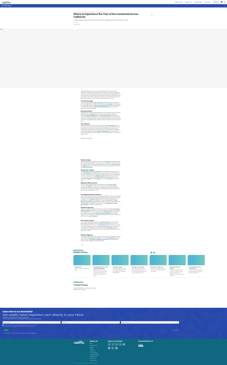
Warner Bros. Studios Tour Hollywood (92, 171)
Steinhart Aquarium (85, 210)
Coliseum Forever (94, 199)
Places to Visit (179, 2)
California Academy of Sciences (103, 213)
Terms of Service (32, 333)
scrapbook (94, 216)
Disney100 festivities (106, 115)
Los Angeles (107, 161)
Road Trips (207, 2)
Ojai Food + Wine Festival (103, 131)
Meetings (92, 347)
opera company (106, 222)
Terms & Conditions (94, 352)
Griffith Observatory (88, 167)
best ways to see (116, 164)
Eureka (98, 238)
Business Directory (93, 345)
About (91, 343)
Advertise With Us (93, 356)
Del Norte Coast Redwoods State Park (100, 239)
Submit (6, 330)
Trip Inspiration (198, 2)
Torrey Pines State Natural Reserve (102, 106)
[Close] (225, 5)
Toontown (91, 114)
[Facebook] (109, 344)
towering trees (112, 238)
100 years (88, 173)
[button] (152, 14)
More (215, 2)
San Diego (109, 104)
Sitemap (91, 349)
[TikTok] (112, 348)
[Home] (6, 2)
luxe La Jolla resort (98, 102)
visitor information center (100, 105)
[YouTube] (151, 287)
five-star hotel (112, 184)
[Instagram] (148, 287)
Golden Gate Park (108, 211)
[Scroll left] (151, 252)
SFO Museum (109, 227)
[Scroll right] (154, 252)
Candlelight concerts (99, 176)
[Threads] (120, 344)
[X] (112, 344)
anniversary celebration (91, 115)
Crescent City (91, 238)
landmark (85, 165)
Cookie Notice (93, 358)
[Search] (224, 2)
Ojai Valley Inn (112, 125)
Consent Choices (93, 360)
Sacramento (110, 178)
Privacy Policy (175, 330)
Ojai (106, 127)
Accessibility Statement (94, 354)
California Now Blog (77, 12)
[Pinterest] (150, 287)
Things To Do (188, 2)
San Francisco (115, 209)
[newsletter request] (116, 348)
